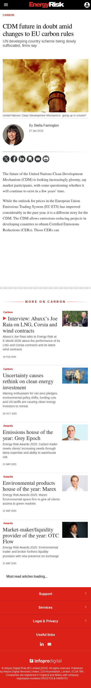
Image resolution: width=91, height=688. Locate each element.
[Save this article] (30, 159)
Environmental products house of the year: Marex (29, 486)
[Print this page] (46, 159)
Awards (8, 426)
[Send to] (37, 159)
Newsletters (49, 644)
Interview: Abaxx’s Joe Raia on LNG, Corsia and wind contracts (30, 324)
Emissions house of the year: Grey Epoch (28, 435)
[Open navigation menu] (4, 5)
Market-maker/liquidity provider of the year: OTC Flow (31, 535)
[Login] (86, 4)
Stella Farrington (46, 125)
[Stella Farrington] (13, 135)
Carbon (8, 15)
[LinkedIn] (22, 159)
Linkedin (41, 644)
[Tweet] (6, 159)
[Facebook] (14, 159)
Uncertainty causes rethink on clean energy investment (28, 381)
